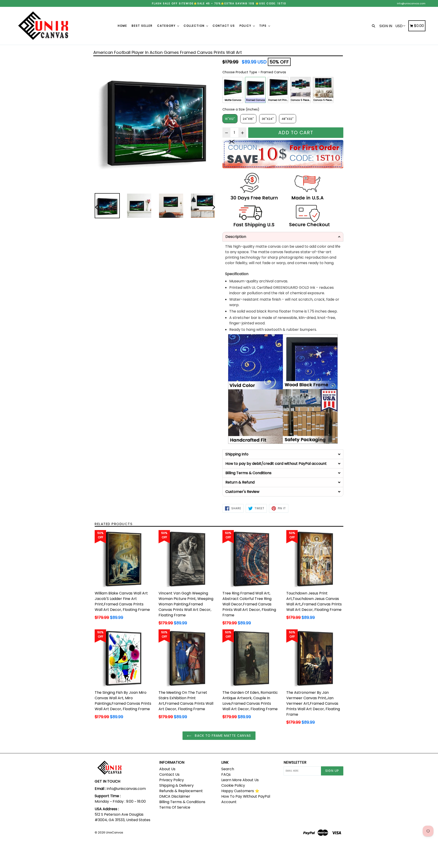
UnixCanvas (114, 832)
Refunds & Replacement (181, 791)
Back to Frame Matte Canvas (222, 735)
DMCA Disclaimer (174, 796)
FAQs (226, 774)
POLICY (246, 26)
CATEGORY (167, 26)
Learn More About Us (240, 780)
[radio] (232, 90)
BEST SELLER (142, 26)
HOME (122, 26)
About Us (167, 769)
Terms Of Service (174, 807)
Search (227, 769)
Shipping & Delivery (176, 785)
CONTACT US (224, 26)
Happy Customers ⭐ (240, 791)
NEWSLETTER (295, 762)
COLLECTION (195, 26)
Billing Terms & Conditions (182, 801)
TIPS (263, 26)
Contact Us (169, 774)
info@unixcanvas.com (411, 3)
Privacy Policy (171, 780)
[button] (282, 237)
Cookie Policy (233, 785)
